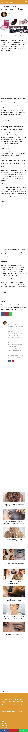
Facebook (20, 711)
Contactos (4, 723)
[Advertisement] (12, 74)
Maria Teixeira (11, 13)
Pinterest (4, 713)
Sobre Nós (4, 727)
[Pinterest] (7, 314)
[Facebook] (3, 314)
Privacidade (4, 725)
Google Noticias (12, 713)
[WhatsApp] (10, 314)
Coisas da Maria (7, 2)
